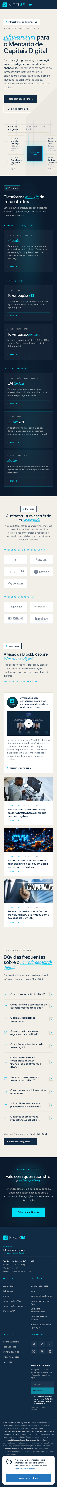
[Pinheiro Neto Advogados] (42, 607)
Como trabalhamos (18, 108)
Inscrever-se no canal (20, 768)
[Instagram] (42, 1344)
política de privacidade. (42, 1402)
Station (6, 1296)
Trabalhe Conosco (12, 1357)
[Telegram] (33, 1344)
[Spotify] (50, 1351)
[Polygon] (16, 583)
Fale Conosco (9, 1347)
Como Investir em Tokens (39, 1318)
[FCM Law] (42, 619)
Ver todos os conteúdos (19, 682)
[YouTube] (42, 1351)
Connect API (9, 1311)
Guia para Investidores (41, 1296)
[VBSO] (16, 619)
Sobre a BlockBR (11, 1341)
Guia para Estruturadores (38, 1310)
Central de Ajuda (11, 1352)
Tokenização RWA (12, 1301)
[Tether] (42, 571)
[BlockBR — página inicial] (28, 1237)
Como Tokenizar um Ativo (40, 1302)
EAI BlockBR (8, 1286)
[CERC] (16, 571)
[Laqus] (42, 560)
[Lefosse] (16, 607)
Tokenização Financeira (14, 1306)
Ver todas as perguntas (20, 1141)
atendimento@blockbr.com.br (17, 1272)
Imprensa (7, 1362)
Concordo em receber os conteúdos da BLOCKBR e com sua (43, 1400)
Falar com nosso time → (20, 98)
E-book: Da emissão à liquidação (41, 1326)
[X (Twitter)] (33, 1351)
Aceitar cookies (28, 1478)
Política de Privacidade (25, 1468)
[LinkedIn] (50, 1344)
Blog (33, 1291)
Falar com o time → (28, 1212)
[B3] (16, 560)
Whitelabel (8, 1291)
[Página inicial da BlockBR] (13, 4)
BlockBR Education (40, 1286)
